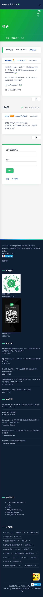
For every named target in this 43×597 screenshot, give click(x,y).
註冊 (8, 179)
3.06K (11, 116)
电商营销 (24, 557)
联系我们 (5, 261)
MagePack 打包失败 (9, 412)
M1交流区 (7, 553)
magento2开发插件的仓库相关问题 (13, 441)
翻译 (15, 557)
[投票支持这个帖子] (33, 99)
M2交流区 (15, 38)
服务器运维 (27, 549)
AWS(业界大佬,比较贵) (14, 510)
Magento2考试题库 (31, 566)
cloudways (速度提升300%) (16, 502)
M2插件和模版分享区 (11, 541)
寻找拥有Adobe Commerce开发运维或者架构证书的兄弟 (21, 404)
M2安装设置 (32, 532)
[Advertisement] (21, 211)
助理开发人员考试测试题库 (13, 545)
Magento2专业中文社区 (19, 589)
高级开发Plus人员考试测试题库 (26, 553)
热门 (22, 107)
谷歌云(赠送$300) (13, 512)
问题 (7, 38)
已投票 (27, 107)
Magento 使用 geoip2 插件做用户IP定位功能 (16, 389)
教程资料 (7, 537)
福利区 (17, 537)
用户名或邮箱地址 (12, 150)
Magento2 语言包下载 (11, 549)
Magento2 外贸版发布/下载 (12, 566)
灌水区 (6, 557)
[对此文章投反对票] (39, 99)
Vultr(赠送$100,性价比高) (15, 515)
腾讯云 (9, 507)
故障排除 (29, 545)
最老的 (37, 107)
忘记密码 (15, 179)
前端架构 (7, 561)
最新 (32, 107)
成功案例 (17, 561)
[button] (8, 13)
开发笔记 (20, 532)
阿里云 (9, 505)
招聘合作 (26, 541)
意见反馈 (34, 557)
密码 (7, 160)
